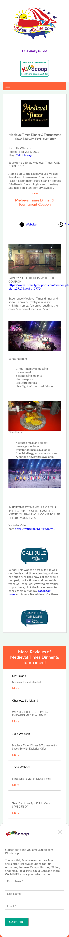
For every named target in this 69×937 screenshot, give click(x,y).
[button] (60, 832)
